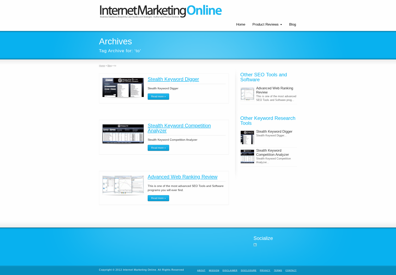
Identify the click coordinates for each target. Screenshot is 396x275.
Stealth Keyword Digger (173, 79)
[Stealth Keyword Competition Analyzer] (247, 156)
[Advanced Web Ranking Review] (247, 94)
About (201, 270)
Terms (278, 270)
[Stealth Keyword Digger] (247, 137)
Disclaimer (230, 270)
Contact (291, 270)
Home (240, 24)
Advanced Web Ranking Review (182, 176)
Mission (214, 270)
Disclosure (249, 270)
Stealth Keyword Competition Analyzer (179, 128)
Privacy (265, 270)
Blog (292, 24)
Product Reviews (265, 24)
